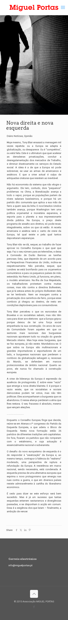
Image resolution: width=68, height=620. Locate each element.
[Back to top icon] (34, 594)
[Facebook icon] (34, 607)
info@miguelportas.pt (20, 565)
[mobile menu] (63, 7)
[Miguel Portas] (34, 7)
